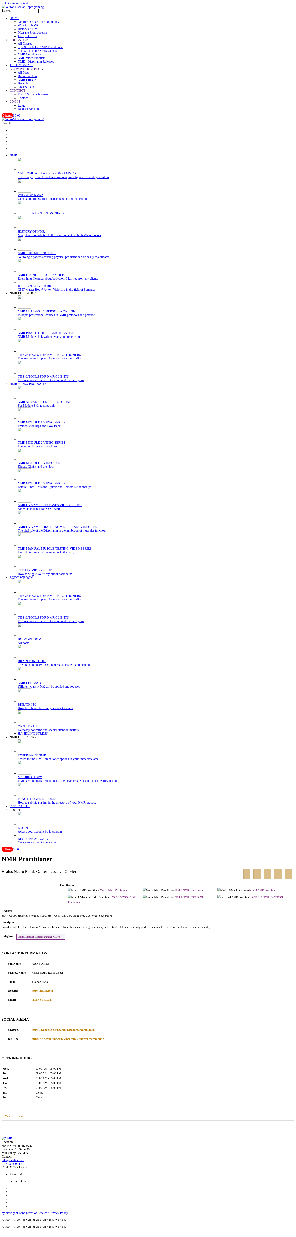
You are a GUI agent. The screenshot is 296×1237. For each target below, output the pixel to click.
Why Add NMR (28, 25)
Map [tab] (7, 1116)
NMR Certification (30, 54)
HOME (14, 18)
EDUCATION (19, 40)
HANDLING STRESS (33, 733)
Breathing (24, 83)
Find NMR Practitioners (33, 94)
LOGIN (15, 101)
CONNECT (17, 90)
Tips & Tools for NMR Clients (37, 50)
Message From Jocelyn (32, 32)
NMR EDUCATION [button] (23, 293)
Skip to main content (15, 3)
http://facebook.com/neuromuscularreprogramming (63, 1029)
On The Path (26, 87)
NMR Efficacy (27, 79)
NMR (13, 155)
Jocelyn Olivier (27, 36)
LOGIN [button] (15, 809)
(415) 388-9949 (12, 1163)
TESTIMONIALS (21, 65)
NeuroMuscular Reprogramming (38, 21)
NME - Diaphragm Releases (36, 61)
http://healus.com (42, 990)
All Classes (25, 43)
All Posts (23, 72)
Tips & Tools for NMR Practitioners (40, 47)
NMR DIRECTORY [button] (23, 737)
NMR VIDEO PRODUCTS (28, 383)
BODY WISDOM (21, 577)
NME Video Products (31, 58)
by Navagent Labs (13, 1213)
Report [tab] (20, 1116)
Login (21, 105)
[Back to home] (23, 7)
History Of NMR (29, 29)
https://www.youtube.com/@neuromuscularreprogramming (68, 1038)
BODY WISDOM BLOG (26, 69)
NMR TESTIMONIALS (47, 213)
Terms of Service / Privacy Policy (47, 1213)
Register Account (29, 108)
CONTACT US (20, 806)
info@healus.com (42, 999)
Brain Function (27, 76)
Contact (23, 98)
